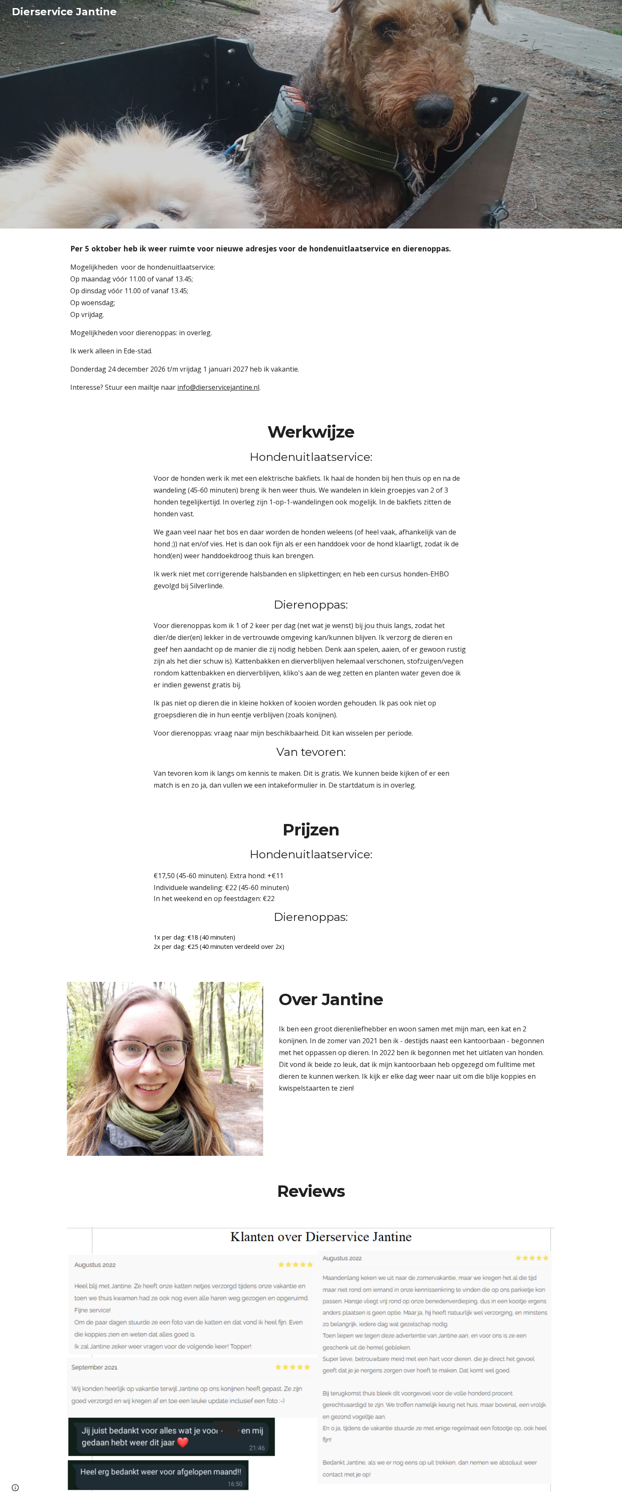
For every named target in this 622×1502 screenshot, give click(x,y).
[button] (15, 1488)
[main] (311, 318)
